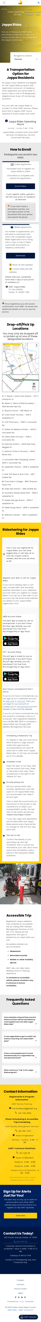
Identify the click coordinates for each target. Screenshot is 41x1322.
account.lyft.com (25, 706)
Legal (20, 1293)
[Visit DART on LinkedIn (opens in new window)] (22, 1297)
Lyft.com (21, 701)
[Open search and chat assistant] (39, 2)
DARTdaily (12, 1310)
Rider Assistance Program (30, 12)
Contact (20, 1284)
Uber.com (9, 701)
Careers (20, 1280)
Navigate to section (23, 56)
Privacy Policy (20, 1289)
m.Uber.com (8, 706)
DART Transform (25, 1310)
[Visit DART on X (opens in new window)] (18, 1297)
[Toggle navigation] (4, 3)
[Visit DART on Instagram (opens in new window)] (25, 1297)
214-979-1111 (20, 1241)
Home (4, 9)
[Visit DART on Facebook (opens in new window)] (15, 1297)
